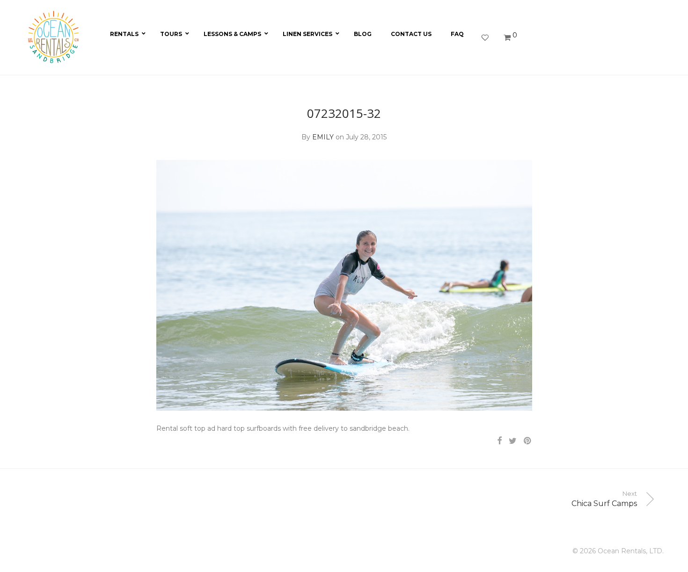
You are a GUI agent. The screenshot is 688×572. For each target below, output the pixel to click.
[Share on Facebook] (499, 441)
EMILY (323, 137)
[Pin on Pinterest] (528, 441)
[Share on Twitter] (513, 441)
